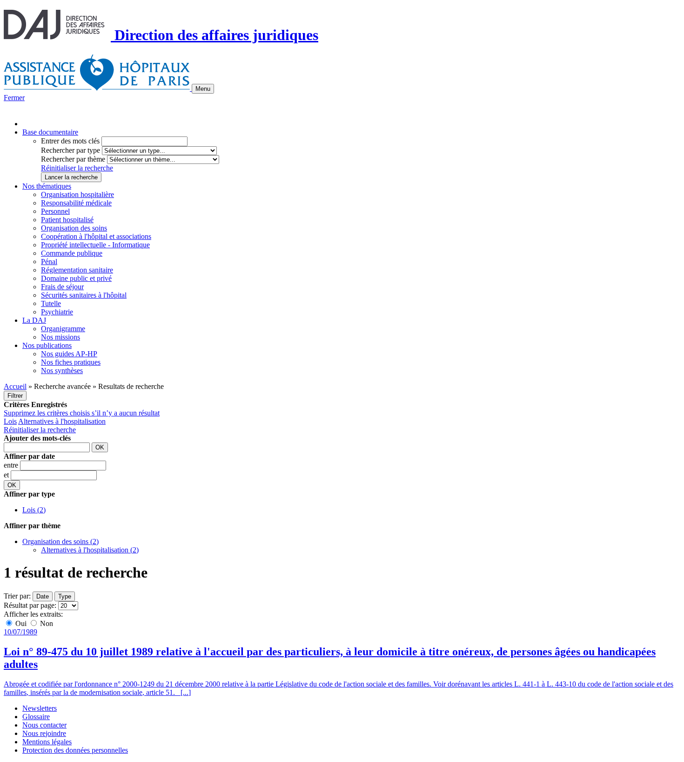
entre (12, 465)
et (7, 475)
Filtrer (15, 395)
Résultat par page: (30, 605)
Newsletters (39, 708)
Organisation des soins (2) (60, 541)
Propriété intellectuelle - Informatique (95, 245)
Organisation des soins (74, 228)
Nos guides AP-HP (69, 354)
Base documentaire (50, 132)
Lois (10, 421)
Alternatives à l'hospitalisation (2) (90, 550)
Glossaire (36, 717)
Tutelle (51, 303)
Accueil (15, 386)
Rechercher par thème (73, 159)
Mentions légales (47, 742)
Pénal (49, 261)
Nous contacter (44, 725)
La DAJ (34, 320)
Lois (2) (34, 510)
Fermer (14, 98)
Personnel (55, 211)
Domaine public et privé (76, 278)
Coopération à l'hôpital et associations (96, 236)
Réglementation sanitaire (77, 270)
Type (64, 596)
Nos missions (60, 337)
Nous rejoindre (44, 733)
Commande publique (71, 253)
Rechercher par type (70, 150)
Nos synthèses (62, 370)
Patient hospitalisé (67, 220)
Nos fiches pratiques (71, 362)
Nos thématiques (46, 186)
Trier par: (17, 596)
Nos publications (47, 345)
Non (45, 623)
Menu (202, 88)
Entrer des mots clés (70, 141)
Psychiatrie (57, 312)
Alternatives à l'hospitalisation (62, 421)
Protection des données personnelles (75, 750)
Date (42, 596)
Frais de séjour (62, 287)
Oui (20, 623)
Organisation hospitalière (77, 194)
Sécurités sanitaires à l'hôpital (84, 295)
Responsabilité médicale (76, 203)
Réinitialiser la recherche (77, 168)
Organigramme (63, 329)
